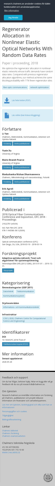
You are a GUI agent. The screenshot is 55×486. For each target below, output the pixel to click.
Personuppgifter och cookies (14, 411)
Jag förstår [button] (13, 17)
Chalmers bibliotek (10, 430)
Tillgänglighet (7, 415)
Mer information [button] (11, 10)
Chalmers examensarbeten (13, 436)
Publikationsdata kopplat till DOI (16, 344)
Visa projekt (8, 270)
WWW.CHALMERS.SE (11, 452)
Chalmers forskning (10, 433)
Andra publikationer (22, 143)
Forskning (7, 143)
